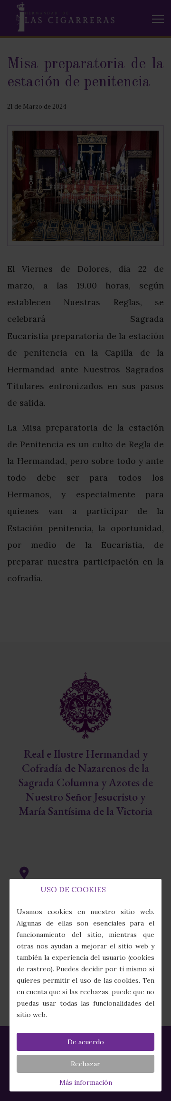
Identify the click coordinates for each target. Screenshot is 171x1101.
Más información (85, 1082)
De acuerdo (85, 1042)
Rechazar (85, 1064)
